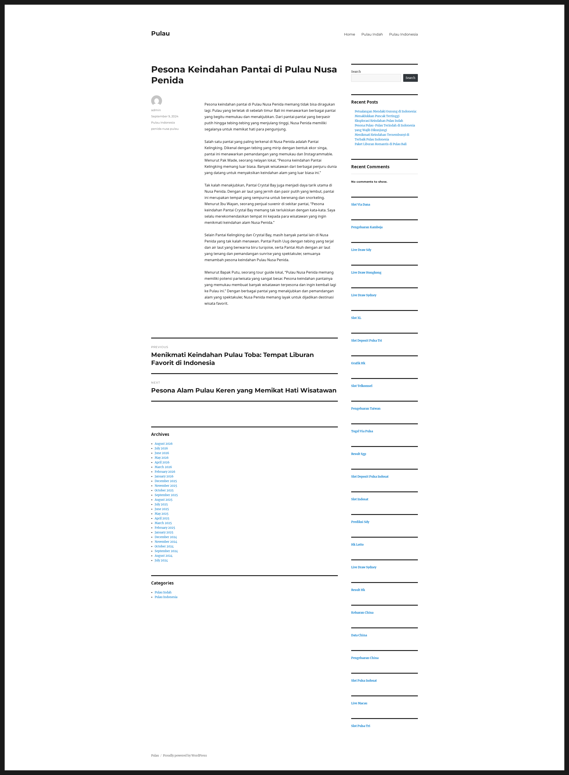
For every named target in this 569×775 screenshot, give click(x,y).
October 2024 (164, 546)
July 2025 (161, 504)
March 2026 (163, 467)
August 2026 (164, 444)
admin (156, 110)
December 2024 (166, 537)
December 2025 (166, 481)
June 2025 (162, 509)
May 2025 (161, 514)
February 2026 (165, 472)
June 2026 (162, 453)
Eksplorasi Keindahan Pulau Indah (379, 121)
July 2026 (161, 448)
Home (349, 34)
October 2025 (164, 490)
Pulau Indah (372, 34)
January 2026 (164, 476)
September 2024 (166, 551)
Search (356, 72)
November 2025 (166, 486)
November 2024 (166, 542)
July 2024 (161, 560)
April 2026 (162, 462)
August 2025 (163, 500)
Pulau (160, 33)
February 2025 (165, 528)
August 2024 (163, 556)
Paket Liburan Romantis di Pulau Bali (381, 144)
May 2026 (162, 458)
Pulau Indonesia (403, 34)
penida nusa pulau (165, 128)
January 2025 (164, 532)
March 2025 (163, 523)
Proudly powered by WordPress (185, 755)
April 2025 (162, 518)
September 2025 (166, 495)
